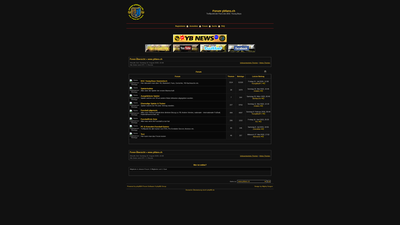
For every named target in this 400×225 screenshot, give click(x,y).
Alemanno (256, 137)
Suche (214, 26)
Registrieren (180, 26)
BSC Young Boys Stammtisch (154, 81)
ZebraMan (257, 129)
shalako (257, 91)
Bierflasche (256, 98)
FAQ (223, 26)
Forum (205, 26)
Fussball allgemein (149, 110)
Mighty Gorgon (267, 186)
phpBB (138, 186)
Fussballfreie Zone (149, 119)
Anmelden (194, 26)
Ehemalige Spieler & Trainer (153, 103)
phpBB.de (211, 190)
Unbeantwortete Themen (249, 63)
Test (143, 134)
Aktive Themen (264, 63)
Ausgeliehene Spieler (150, 96)
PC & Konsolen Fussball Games (155, 127)
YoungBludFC (257, 83)
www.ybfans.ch (155, 59)
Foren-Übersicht (137, 59)
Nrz (256, 121)
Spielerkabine (147, 89)
